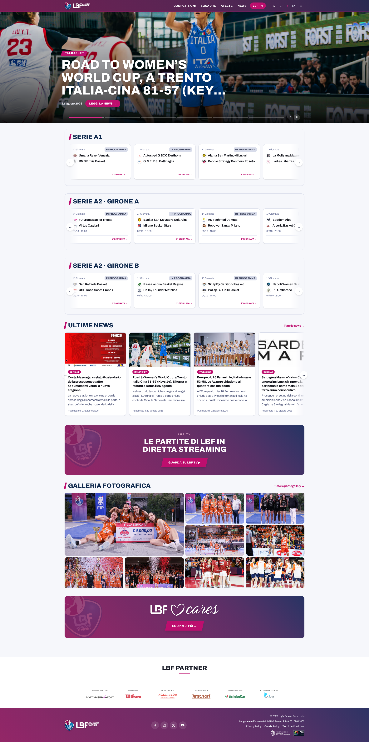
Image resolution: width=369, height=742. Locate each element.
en (294, 5)
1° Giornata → (120, 174)
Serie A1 (87, 137)
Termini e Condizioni (293, 726)
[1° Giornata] (100, 161)
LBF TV (258, 5)
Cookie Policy (271, 726)
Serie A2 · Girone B (106, 266)
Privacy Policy (253, 726)
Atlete (227, 5)
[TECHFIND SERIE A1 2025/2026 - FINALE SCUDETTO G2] (214, 572)
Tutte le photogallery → (289, 486)
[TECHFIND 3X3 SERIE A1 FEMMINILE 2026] (124, 524)
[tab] (86, 117)
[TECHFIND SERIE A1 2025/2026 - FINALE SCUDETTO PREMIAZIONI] (94, 572)
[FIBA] (298, 733)
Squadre (208, 5)
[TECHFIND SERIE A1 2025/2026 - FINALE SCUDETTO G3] (214, 540)
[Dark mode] (281, 5)
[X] (173, 725)
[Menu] (301, 5)
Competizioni (185, 5)
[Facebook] (155, 725)
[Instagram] (164, 725)
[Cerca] (274, 6)
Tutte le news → (294, 325)
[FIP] (280, 733)
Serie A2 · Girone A (106, 201)
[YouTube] (183, 725)
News (242, 5)
